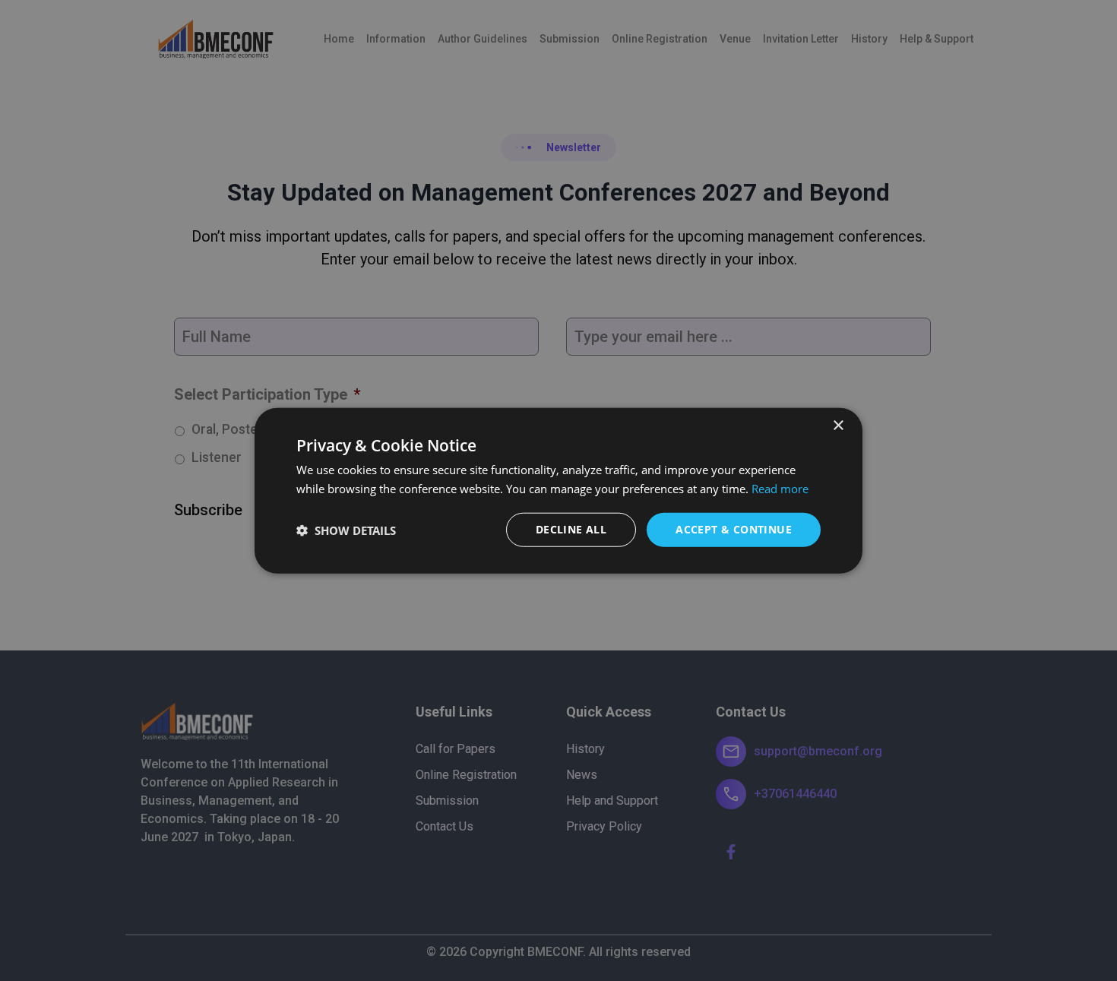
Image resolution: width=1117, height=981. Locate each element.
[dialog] (558, 490)
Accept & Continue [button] (734, 529)
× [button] (837, 425)
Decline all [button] (571, 529)
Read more (780, 487)
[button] (346, 529)
